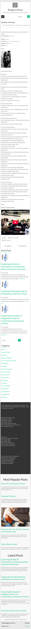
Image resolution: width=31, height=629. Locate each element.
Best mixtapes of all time (7, 426)
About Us (23, 405)
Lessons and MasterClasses (8, 360)
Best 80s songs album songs (8, 417)
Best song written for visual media (9, 438)
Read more (22, 278)
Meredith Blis (23, 246)
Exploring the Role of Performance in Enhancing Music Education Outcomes (13, 266)
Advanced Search (15, 406)
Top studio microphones (7, 463)
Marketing (4, 366)
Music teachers (7, 240)
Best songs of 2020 (5, 441)
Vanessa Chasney (8, 496)
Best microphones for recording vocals (10, 424)
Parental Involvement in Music (13, 610)
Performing (4, 380)
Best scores (4, 437)
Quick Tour (22, 406)
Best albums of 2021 (6, 419)
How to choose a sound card (8, 444)
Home (2, 405)
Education (4, 355)
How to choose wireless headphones (10, 456)
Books (3, 349)
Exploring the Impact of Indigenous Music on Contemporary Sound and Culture (12, 319)
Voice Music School (9, 544)
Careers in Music (5, 352)
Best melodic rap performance (8, 423)
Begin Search (8, 405)
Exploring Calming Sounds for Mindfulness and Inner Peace (14, 292)
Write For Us (5, 626)
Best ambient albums (6, 422)
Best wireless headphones (7, 442)
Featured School (16, 405)
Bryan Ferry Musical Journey (13, 483)
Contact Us (7, 406)
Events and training (6, 358)
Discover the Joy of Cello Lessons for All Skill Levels (15, 530)
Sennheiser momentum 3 (7, 460)
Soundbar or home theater (7, 462)
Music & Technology (6, 369)
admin (5, 237)
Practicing (4, 383)
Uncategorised (5, 391)
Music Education (5, 372)
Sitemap (27, 623)
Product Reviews (5, 386)
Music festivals (5, 374)
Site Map (11, 408)
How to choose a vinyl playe (8, 445)
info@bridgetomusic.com (8, 623)
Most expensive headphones (8, 459)
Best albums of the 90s (6, 420)
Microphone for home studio (8, 457)
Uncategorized (5, 394)
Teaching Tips (5, 388)
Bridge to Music (15, 9)
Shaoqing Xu (7, 246)
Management (5, 363)
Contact (27, 626)
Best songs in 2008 (5, 439)
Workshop (4, 397)
